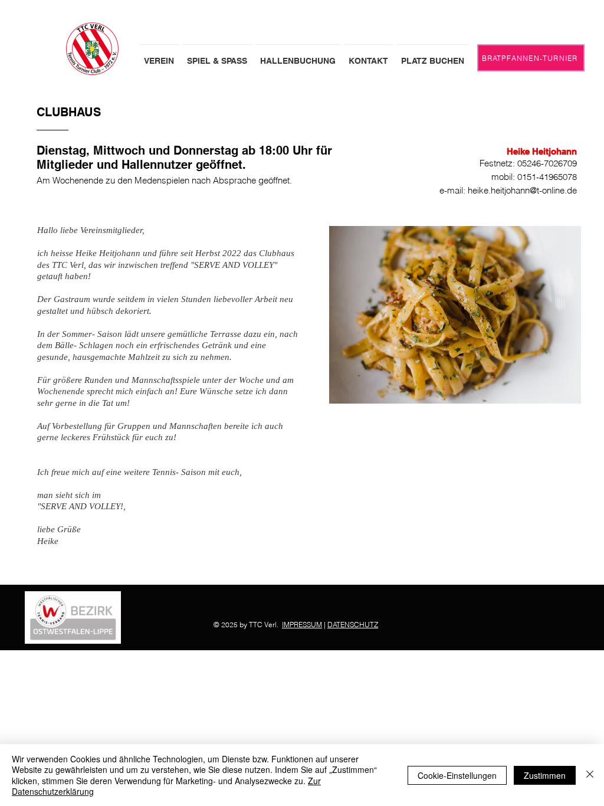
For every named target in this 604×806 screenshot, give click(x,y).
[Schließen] (590, 775)
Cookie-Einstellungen (457, 775)
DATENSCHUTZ (352, 624)
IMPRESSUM (302, 624)
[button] (158, 55)
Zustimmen (545, 775)
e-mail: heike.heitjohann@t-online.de (508, 190)
